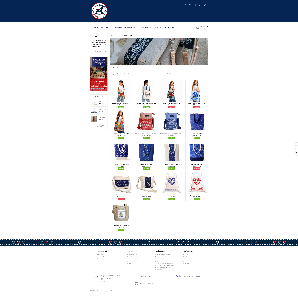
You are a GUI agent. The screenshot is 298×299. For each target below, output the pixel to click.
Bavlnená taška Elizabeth (121, 164)
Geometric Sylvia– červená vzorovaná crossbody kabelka (152, 134)
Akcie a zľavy (133, 254)
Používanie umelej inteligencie (165, 265)
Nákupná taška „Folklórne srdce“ (197, 103)
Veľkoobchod (188, 257)
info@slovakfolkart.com (146, 283)
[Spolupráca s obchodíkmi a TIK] (98, 74)
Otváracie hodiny (189, 261)
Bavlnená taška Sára (197, 134)
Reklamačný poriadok (163, 259)
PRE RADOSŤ (157, 27)
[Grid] (113, 74)
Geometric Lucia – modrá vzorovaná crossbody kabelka (177, 134)
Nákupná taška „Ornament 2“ (172, 103)
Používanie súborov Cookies (165, 263)
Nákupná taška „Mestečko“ (121, 134)
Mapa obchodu (133, 261)
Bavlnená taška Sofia (146, 164)
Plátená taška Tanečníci (121, 225)
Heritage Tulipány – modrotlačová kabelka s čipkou (150, 195)
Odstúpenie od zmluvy (163, 267)
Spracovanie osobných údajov (165, 261)
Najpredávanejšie (134, 259)
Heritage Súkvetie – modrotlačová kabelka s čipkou (125, 195)
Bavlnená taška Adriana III (172, 164)
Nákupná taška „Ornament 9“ (121, 103)
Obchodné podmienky (163, 254)
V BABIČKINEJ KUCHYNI (131, 27)
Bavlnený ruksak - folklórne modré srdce (172, 195)
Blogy (130, 263)
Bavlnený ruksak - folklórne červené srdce (198, 195)
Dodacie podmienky (162, 257)
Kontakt (187, 263)
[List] (115, 74)
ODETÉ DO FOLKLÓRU (97, 27)
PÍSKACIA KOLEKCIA (170, 27)
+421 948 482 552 (144, 276)
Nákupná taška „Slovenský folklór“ (146, 103)
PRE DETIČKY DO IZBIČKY (114, 27)
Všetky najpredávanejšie (100, 125)
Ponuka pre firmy (189, 259)
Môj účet (159, 269)
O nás (186, 254)
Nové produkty (133, 257)
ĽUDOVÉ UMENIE (146, 27)
